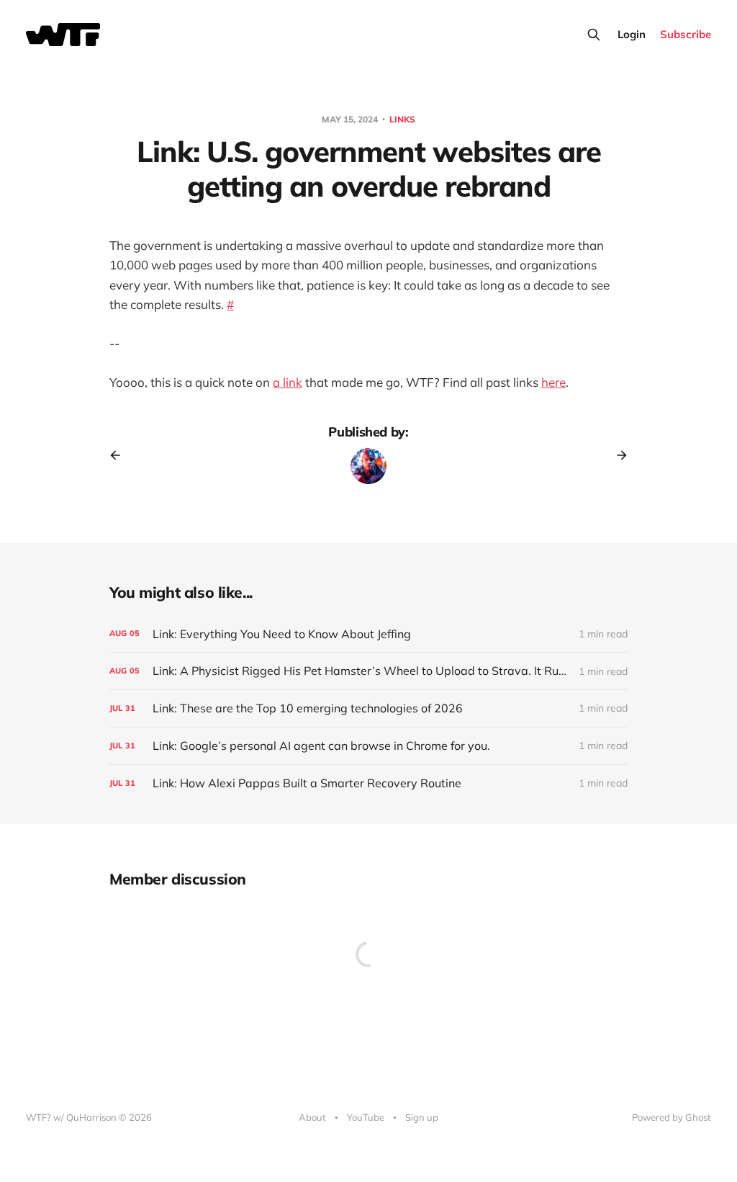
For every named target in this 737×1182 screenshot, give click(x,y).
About (312, 1117)
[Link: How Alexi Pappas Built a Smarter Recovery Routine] (368, 783)
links (402, 119)
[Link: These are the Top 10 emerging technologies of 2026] (368, 708)
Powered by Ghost (671, 1117)
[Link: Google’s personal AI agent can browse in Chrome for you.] (368, 745)
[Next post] (617, 455)
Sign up (421, 1117)
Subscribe (685, 34)
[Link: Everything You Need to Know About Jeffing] (368, 634)
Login (632, 34)
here (553, 382)
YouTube (365, 1117)
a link (287, 382)
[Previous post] (120, 455)
